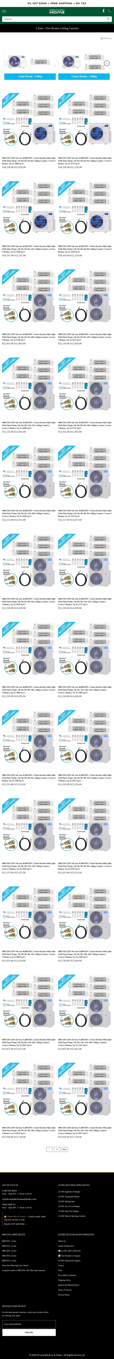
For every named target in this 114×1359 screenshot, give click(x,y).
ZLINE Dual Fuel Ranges (68, 1211)
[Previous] (7, 63)
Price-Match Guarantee (67, 1275)
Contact (61, 1266)
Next (64, 1149)
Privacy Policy (64, 1295)
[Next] (107, 63)
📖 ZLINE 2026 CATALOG (69, 1251)
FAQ (60, 1270)
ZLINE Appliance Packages (69, 1192)
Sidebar (108, 38)
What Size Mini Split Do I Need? (15, 1266)
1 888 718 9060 (9, 1191)
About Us (62, 1241)
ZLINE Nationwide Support (69, 1261)
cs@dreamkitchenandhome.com (19, 1199)
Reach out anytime (14, 1224)
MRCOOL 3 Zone (9, 1251)
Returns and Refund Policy (68, 1285)
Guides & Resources (66, 1246)
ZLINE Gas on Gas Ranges (69, 1206)
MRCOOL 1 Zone (9, 1241)
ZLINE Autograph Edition (68, 1197)
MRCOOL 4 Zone (9, 1256)
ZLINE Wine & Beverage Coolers (71, 1216)
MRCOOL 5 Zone (9, 1261)
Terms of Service (65, 1290)
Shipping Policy (64, 1280)
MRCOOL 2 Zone (9, 1246)
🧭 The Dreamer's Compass (69, 1256)
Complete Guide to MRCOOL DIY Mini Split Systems (23, 1270)
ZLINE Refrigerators (66, 1201)
